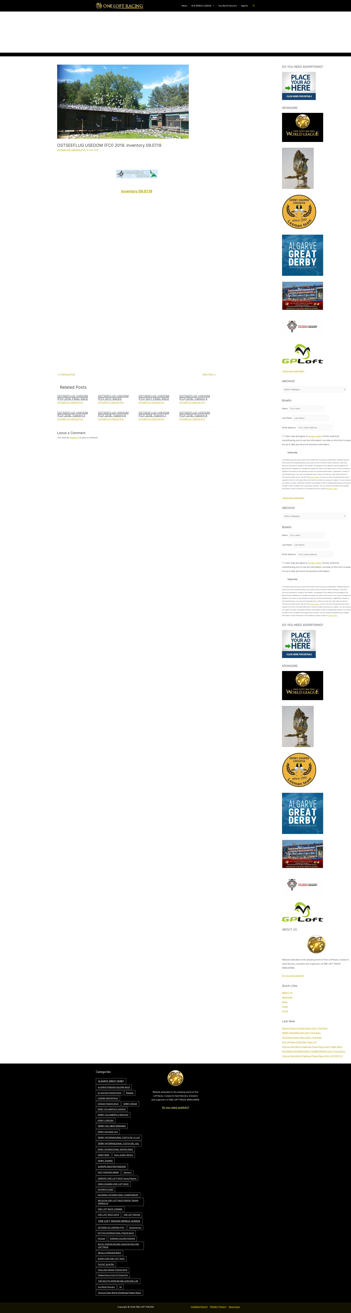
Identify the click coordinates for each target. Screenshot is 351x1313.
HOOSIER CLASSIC (105, 1189)
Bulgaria (129, 1093)
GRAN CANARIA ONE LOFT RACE (113, 1184)
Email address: (289, 427)
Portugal (101, 1238)
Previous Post (66, 374)
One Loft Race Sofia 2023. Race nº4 (299, 1042)
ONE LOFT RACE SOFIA (108, 1214)
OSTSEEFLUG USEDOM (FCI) (71, 150)
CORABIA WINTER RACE (108, 1098)
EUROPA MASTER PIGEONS (112, 1166)
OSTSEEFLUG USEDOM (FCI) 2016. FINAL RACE (72, 397)
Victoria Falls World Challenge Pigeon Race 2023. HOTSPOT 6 (312, 1056)
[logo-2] (302, 327)
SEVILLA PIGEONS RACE (109, 1253)
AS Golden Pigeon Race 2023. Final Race (302, 1037)
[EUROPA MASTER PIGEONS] (302, 295)
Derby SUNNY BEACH (123, 1155)
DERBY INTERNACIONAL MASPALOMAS (115, 1149)
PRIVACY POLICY (218, 1307)
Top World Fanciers (106, 1287)
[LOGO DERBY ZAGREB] (299, 211)
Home (285, 1006)
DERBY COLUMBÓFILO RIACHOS (113, 1115)
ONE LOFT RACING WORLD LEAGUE (119, 1221)
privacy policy (315, 436)
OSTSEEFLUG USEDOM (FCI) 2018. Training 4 (194, 397)
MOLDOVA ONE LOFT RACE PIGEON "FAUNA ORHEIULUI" (118, 1202)
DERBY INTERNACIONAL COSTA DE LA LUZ (119, 1137)
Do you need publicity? (293, 975)
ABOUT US (287, 992)
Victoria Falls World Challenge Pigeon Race (119, 1292)
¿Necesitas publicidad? (293, 371)
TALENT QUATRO (106, 1264)
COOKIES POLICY (199, 1307)
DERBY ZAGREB (105, 1161)
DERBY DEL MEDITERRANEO (112, 1126)
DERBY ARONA (130, 1104)
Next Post (209, 374)
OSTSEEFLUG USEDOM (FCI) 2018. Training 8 (194, 414)
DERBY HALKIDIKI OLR (108, 1132)
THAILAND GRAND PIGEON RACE (112, 1270)
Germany (127, 1172)
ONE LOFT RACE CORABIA (110, 1209)
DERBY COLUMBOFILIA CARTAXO (112, 1109)
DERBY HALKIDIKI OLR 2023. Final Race (301, 1033)
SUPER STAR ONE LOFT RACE (111, 1259)
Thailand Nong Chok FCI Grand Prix (113, 1275)
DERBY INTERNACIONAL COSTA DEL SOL (118, 1143)
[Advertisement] (175, 32)
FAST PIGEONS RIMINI (108, 1172)
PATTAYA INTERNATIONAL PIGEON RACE (116, 1233)
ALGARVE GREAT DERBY (111, 1081)
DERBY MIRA (103, 1155)
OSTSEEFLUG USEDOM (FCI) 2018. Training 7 (153, 414)
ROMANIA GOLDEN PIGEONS (122, 1238)
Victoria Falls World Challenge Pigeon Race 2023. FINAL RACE (312, 1047)
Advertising (234, 1307)
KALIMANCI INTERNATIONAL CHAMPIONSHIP (118, 1195)
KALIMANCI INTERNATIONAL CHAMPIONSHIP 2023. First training (313, 1051)
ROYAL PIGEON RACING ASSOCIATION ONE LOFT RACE (118, 1245)
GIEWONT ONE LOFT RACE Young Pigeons (117, 1178)
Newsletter (287, 997)
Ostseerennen (135, 1227)
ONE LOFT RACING (132, 1215)
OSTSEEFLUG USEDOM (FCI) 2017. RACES (113, 397)
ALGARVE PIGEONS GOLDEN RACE (114, 1087)
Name (285, 408)
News (285, 1002)
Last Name (287, 418)
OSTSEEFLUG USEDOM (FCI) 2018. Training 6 (113, 414)
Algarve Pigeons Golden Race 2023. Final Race (305, 1028)
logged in (74, 437)
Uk (120, 1287)
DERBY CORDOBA (106, 1120)
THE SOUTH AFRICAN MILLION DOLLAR (118, 1281)
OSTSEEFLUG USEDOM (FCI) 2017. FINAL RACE (153, 397)
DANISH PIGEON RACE (108, 1104)
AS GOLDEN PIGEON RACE (109, 1093)
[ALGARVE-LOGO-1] (302, 255)
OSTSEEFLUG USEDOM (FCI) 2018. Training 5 (72, 414)
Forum (285, 1011)
